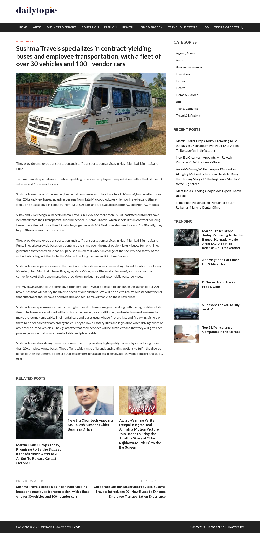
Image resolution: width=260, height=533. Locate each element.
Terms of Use (215, 527)
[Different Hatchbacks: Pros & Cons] (186, 282)
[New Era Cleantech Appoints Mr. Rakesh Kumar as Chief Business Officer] (91, 415)
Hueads (75, 527)
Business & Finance (62, 27)
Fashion (110, 27)
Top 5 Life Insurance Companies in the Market (221, 329)
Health (127, 27)
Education (90, 27)
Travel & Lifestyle (183, 27)
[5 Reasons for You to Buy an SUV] (186, 305)
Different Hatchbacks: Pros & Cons (219, 284)
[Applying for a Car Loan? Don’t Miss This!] (186, 260)
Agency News (24, 41)
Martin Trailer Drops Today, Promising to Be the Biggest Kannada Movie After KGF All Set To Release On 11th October (38, 454)
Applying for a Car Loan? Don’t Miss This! (220, 262)
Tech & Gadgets (226, 27)
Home (23, 27)
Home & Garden (150, 27)
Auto (37, 27)
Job (206, 27)
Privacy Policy (235, 527)
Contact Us (197, 527)
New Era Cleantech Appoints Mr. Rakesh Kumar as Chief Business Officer (91, 424)
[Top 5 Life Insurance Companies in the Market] (186, 328)
